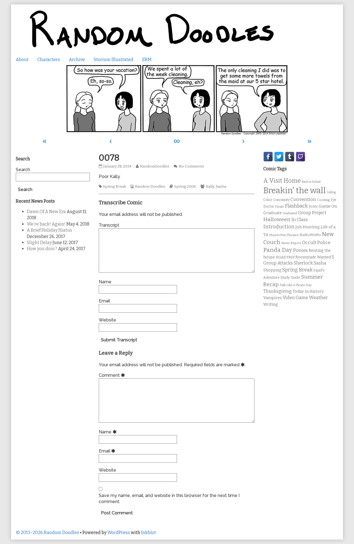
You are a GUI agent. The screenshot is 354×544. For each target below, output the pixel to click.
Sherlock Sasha (310, 263)
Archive (77, 59)
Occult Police (316, 242)
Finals (279, 206)
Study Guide (290, 277)
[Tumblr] (290, 156)
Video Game (295, 297)
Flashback (296, 206)
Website (107, 320)
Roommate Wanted (313, 257)
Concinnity (281, 200)
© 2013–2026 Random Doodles (47, 532)
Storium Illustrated (113, 59)
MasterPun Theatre (284, 235)
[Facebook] (268, 156)
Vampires (272, 297)
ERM (147, 59)
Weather (318, 297)
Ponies (300, 250)
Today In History (308, 291)
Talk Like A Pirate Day (296, 285)
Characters (48, 59)
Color (267, 200)
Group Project (312, 212)
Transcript (109, 225)
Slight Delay (39, 242)
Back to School (311, 182)
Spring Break (114, 186)
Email (104, 301)
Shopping (272, 270)
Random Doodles (150, 186)
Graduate (272, 212)
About (22, 59)
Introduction (279, 227)
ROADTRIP (285, 257)
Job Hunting (307, 226)
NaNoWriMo (310, 235)
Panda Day (277, 250)
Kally (210, 186)
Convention (303, 199)
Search (23, 169)
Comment (113, 375)
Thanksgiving (277, 291)
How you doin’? (42, 248)
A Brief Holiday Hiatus (49, 230)
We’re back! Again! (46, 224)
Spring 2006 (185, 186)
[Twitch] (300, 156)
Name (105, 281)
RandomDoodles (154, 166)
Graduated (290, 213)
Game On (328, 206)
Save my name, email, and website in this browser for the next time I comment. (169, 498)
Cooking (323, 200)
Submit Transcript (119, 339)
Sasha (221, 186)
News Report (291, 243)
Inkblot (148, 532)
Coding (331, 192)
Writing (270, 304)
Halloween (276, 219)
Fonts (313, 206)
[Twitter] (279, 156)
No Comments (191, 166)
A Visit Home (282, 180)
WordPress (118, 532)
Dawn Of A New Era (46, 211)
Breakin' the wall (294, 190)
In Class (299, 220)
